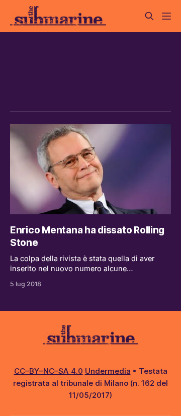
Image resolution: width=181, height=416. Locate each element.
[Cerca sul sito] (149, 16)
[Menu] (166, 16)
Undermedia (108, 371)
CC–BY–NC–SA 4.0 (48, 371)
